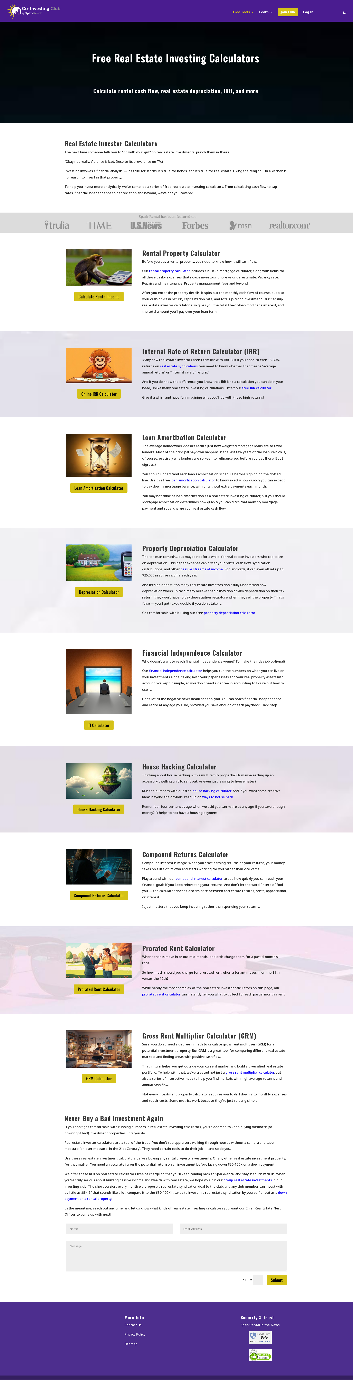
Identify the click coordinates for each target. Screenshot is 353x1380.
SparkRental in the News (260, 1325)
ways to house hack (217, 797)
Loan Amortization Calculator (98, 488)
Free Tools (241, 12)
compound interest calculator (199, 878)
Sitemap (130, 1344)
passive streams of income (202, 569)
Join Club (288, 12)
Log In (308, 12)
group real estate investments (247, 1180)
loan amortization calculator (193, 480)
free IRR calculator (256, 388)
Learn (264, 12)
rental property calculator (169, 271)
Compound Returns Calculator (99, 895)
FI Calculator (98, 725)
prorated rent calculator (161, 994)
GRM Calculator (99, 1078)
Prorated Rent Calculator (99, 989)
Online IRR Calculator (99, 394)
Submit (277, 1280)
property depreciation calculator (229, 613)
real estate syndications (179, 366)
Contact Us (133, 1325)
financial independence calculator (175, 670)
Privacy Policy (134, 1334)
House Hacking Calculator (98, 809)
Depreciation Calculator (99, 592)
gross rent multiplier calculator (250, 1072)
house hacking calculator (211, 791)
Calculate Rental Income (99, 297)
